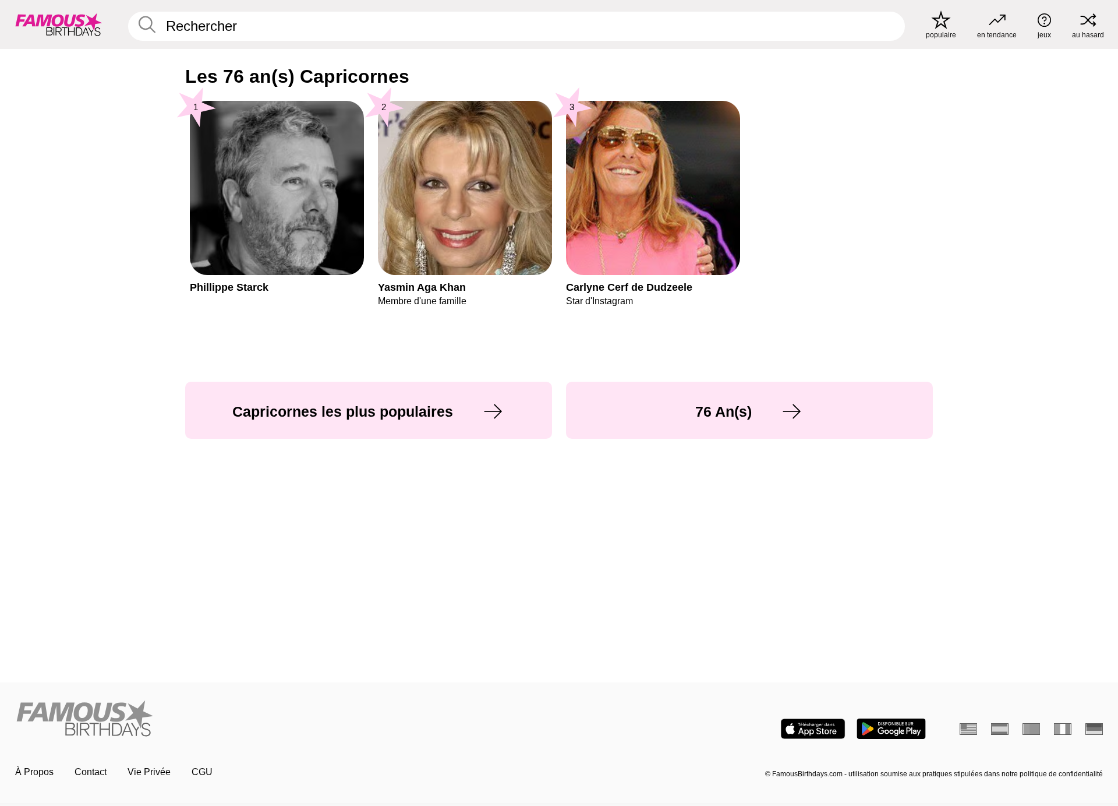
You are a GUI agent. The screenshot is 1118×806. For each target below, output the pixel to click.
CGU (202, 772)
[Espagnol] (1000, 729)
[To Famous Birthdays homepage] (59, 24)
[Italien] (1062, 729)
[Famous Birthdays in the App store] (813, 729)
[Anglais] (968, 729)
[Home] (283, 719)
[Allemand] (1094, 729)
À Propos (34, 772)
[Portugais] (1031, 729)
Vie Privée (149, 772)
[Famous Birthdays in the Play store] (891, 729)
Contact (91, 772)
